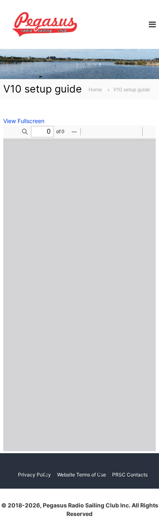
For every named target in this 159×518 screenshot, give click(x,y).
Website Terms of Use (81, 475)
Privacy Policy (34, 475)
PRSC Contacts (130, 475)
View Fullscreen (23, 120)
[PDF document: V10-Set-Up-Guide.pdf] (79, 288)
